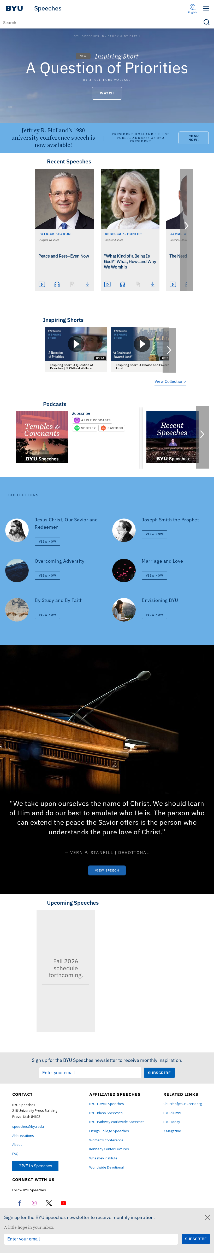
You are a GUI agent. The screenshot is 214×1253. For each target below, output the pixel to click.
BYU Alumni (172, 1113)
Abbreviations (23, 1136)
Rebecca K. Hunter (123, 234)
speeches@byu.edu (28, 1127)
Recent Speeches (69, 161)
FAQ (15, 1154)
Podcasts (54, 404)
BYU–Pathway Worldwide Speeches (117, 1122)
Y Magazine (172, 1131)
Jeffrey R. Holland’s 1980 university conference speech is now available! (53, 138)
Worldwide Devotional (106, 1167)
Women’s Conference (106, 1140)
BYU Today (171, 1122)
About (17, 1145)
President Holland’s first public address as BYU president (140, 138)
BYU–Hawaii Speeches (106, 1104)
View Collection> (170, 381)
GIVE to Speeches (35, 1165)
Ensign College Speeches (109, 1131)
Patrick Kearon (55, 234)
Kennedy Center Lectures (109, 1149)
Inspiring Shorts (63, 319)
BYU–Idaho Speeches (106, 1113)
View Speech (107, 870)
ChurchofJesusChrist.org (182, 1104)
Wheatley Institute (103, 1158)
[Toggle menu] (206, 8)
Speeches (48, 8)
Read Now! (193, 138)
